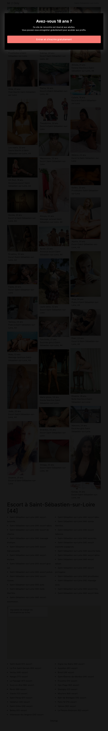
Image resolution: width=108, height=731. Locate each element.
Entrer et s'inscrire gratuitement (54, 39)
